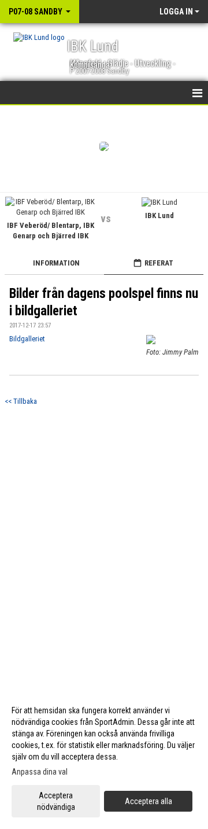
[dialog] (104, 758)
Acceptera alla (148, 801)
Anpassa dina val (40, 771)
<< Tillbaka (21, 401)
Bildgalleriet (27, 338)
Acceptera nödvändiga (56, 801)
